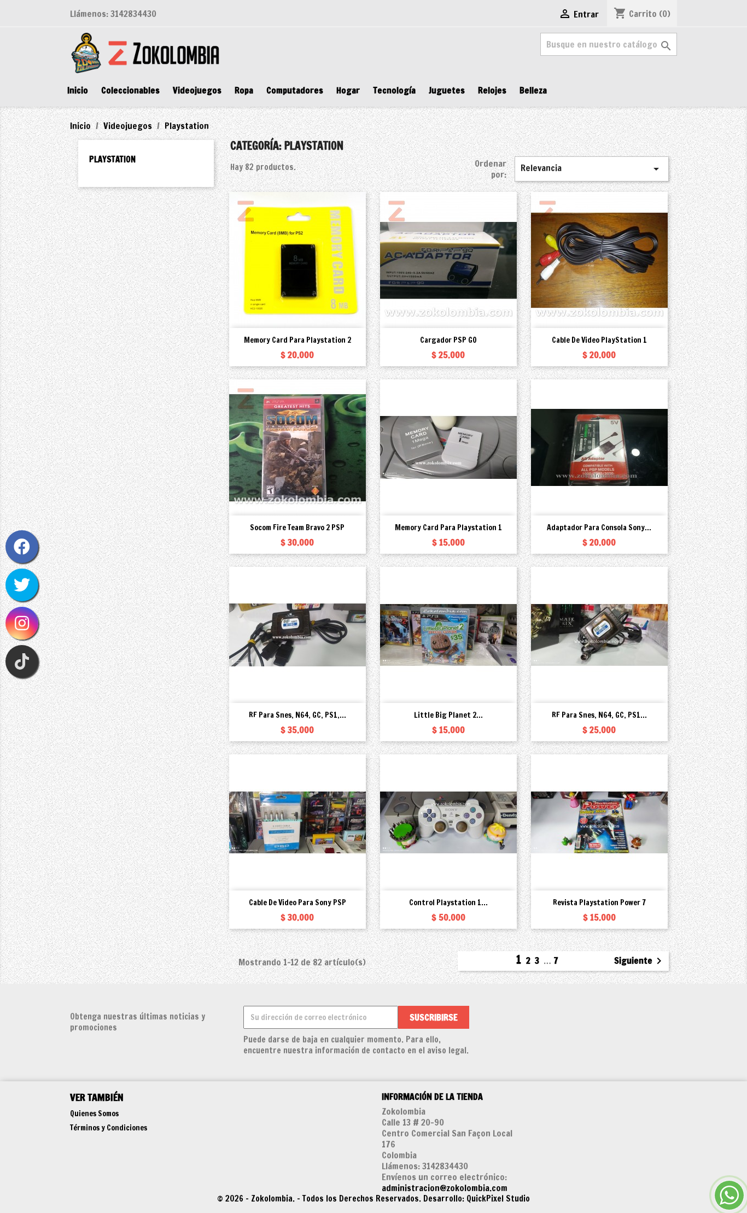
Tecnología (394, 90)
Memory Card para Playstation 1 (448, 527)
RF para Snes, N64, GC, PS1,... (297, 715)
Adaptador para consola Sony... (599, 527)
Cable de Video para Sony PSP (297, 902)
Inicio (77, 90)
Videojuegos (197, 90)
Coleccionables (130, 90)
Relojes (492, 90)
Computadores (294, 90)
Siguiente (640, 961)
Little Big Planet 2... (448, 715)
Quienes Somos (94, 1113)
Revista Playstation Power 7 (599, 902)
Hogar (348, 90)
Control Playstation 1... (448, 902)
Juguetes (447, 90)
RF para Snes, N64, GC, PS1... (599, 715)
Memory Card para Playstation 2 (297, 340)
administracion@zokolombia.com (444, 1188)
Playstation (112, 159)
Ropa (244, 90)
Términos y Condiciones (108, 1127)
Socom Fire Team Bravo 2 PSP (297, 527)
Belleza (533, 90)
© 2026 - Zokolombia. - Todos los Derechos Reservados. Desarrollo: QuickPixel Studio (373, 1198)
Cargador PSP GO (448, 340)
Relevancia (592, 168)
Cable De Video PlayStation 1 (599, 340)
